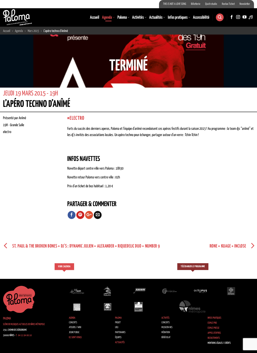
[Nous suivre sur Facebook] (232, 17)
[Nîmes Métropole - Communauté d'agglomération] (192, 306)
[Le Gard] (77, 306)
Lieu (116, 327)
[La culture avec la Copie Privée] (169, 291)
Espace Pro (212, 323)
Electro (77, 118)
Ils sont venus (75, 337)
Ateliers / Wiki (75, 327)
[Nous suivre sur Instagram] (238, 17)
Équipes (118, 337)
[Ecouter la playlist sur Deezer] (251, 17)
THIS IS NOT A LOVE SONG (174, 4)
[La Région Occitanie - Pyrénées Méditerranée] (231, 291)
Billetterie (195, 4)
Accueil (94, 17)
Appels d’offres (214, 333)
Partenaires (120, 332)
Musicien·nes (166, 327)
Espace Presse (213, 328)
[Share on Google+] (89, 215)
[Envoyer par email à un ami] (98, 215)
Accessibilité (201, 17)
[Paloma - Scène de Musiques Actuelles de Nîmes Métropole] (17, 17)
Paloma (122, 17)
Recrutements (214, 338)
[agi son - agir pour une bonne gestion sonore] (77, 291)
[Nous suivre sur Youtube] (245, 17)
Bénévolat (165, 337)
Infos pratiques (178, 17)
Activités (138, 17)
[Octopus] (200, 291)
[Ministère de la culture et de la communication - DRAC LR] (139, 306)
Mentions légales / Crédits (219, 343)
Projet (118, 322)
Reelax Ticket (228, 4)
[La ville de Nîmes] (108, 306)
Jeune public (74, 332)
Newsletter (245, 4)
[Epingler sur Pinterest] (80, 215)
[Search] (219, 17)
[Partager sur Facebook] (72, 215)
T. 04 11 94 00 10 (24, 335)
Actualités (155, 17)
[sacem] (139, 291)
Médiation (165, 332)
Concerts (73, 322)
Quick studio (211, 4)
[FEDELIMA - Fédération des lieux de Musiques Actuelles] (108, 291)
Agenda (107, 17)
